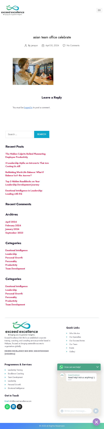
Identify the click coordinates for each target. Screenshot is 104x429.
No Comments (73, 45)
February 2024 (13, 225)
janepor (34, 45)
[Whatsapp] (7, 406)
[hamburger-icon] (99, 10)
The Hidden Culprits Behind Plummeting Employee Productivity (25, 155)
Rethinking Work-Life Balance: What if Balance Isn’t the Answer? (24, 174)
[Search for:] (18, 135)
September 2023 (14, 232)
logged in (28, 107)
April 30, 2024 (52, 45)
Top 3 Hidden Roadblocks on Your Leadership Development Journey (22, 183)
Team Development (15, 268)
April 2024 (11, 221)
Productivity (11, 265)
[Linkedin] (13, 406)
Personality (11, 261)
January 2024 (12, 229)
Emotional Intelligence (16, 250)
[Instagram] (19, 406)
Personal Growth (13, 257)
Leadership (11, 254)
